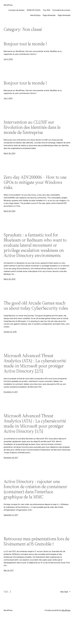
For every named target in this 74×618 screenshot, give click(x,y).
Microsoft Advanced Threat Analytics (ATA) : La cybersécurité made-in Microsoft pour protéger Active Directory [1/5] (35, 423)
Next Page (65, 592)
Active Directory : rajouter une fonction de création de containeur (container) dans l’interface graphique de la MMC (35, 489)
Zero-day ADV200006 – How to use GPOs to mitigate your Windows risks (35, 182)
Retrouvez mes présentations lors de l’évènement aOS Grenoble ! (36, 541)
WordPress (8, 5)
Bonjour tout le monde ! (25, 43)
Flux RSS (46, 10)
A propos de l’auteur (16, 10)
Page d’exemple (49, 15)
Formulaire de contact (61, 10)
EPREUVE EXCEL (34, 10)
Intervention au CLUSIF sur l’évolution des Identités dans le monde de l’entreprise (32, 127)
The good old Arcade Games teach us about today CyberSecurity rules (36, 305)
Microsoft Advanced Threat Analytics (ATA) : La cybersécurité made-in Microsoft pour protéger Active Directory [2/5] (35, 363)
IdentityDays (35, 15)
